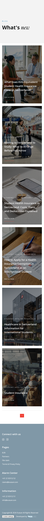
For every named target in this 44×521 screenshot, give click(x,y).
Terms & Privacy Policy (11, 464)
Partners (5, 456)
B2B (3, 453)
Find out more (9, 97)
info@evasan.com (9, 500)
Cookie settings (8, 516)
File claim (5, 460)
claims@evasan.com (10, 482)
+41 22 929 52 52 (8, 478)
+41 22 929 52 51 (8, 496)
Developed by (21, 516)
